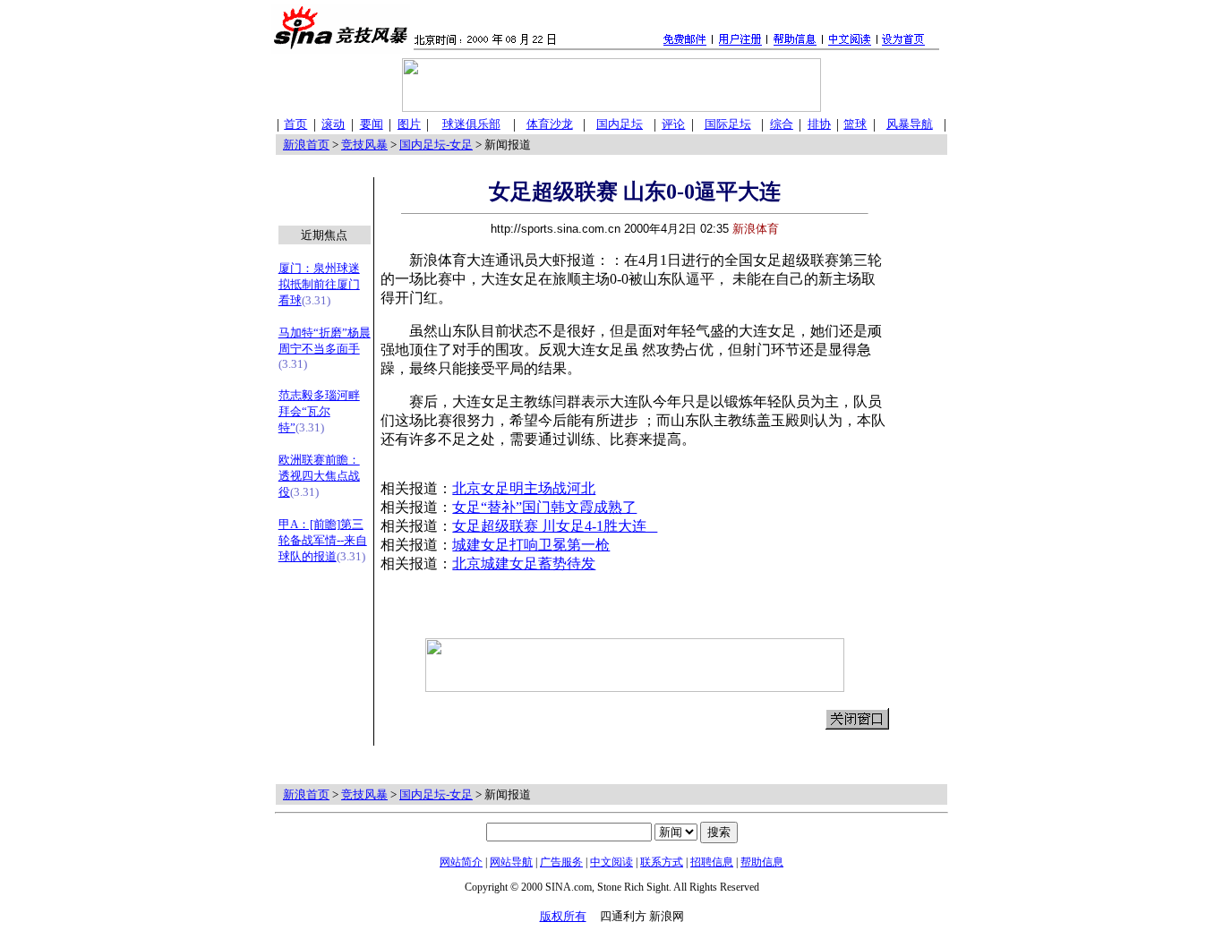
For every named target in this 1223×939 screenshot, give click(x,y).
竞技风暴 (364, 144)
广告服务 (561, 862)
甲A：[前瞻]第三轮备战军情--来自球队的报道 (322, 540)
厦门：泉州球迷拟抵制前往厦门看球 (319, 284)
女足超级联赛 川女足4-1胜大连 (554, 526)
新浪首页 (306, 144)
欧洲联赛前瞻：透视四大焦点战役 (319, 476)
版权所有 (563, 916)
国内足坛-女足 (436, 144)
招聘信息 (711, 862)
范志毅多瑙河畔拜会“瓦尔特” (319, 411)
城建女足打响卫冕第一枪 (531, 544)
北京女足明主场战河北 (523, 488)
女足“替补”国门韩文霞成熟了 (544, 507)
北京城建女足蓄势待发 (523, 563)
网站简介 (461, 862)
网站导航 (511, 862)
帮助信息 (761, 862)
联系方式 (661, 862)
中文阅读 (611, 862)
